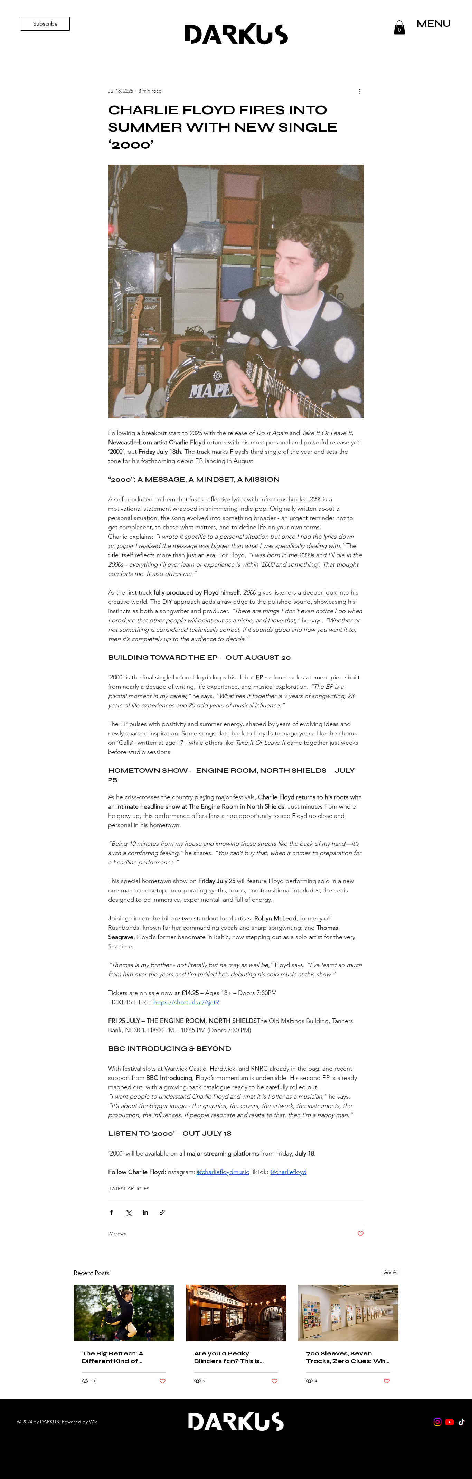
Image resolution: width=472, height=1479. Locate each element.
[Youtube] (449, 1422)
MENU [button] (434, 23)
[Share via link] (162, 1212)
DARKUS (236, 34)
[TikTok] (461, 1422)
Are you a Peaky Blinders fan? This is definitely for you (226, 1357)
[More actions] (360, 91)
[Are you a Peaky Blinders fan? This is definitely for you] (236, 1313)
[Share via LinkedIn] (145, 1212)
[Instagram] (437, 1422)
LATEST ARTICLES (129, 1189)
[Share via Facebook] (111, 1212)
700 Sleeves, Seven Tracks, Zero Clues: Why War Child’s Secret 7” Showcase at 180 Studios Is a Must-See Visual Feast (347, 1357)
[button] (399, 27)
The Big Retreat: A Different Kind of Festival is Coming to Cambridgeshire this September (116, 1357)
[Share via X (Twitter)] (128, 1212)
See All (390, 1272)
